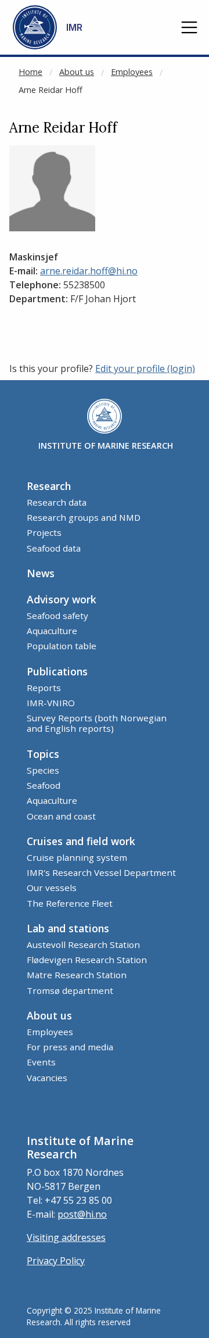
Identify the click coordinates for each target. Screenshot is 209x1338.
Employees (132, 71)
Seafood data (54, 548)
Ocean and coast (61, 816)
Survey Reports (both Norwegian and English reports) (97, 723)
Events (41, 1062)
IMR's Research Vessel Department (101, 872)
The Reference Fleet (70, 903)
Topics (43, 754)
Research (49, 486)
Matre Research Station (77, 975)
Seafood (43, 785)
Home (30, 71)
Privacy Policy (56, 1260)
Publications (57, 671)
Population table (61, 646)
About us (76, 71)
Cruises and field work (81, 841)
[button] (189, 27)
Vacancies (47, 1077)
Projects (44, 532)
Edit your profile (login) (145, 368)
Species (43, 770)
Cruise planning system (77, 857)
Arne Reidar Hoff (50, 89)
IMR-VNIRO (51, 703)
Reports (44, 687)
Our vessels (52, 887)
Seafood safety (57, 615)
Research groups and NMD (83, 517)
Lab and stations (68, 928)
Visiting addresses (66, 1237)
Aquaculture (52, 630)
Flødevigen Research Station (87, 959)
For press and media (70, 1047)
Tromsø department (70, 990)
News (41, 573)
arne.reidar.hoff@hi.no (89, 270)
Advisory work (61, 599)
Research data (57, 502)
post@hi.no (82, 1214)
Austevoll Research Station (83, 944)
